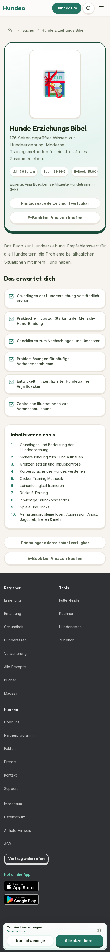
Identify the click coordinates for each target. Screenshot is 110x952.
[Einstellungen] (99, 930)
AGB (7, 844)
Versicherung (15, 653)
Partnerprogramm (19, 735)
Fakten (10, 748)
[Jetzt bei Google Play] (21, 899)
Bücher (29, 30)
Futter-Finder (70, 600)
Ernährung (12, 613)
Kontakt (10, 775)
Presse (10, 762)
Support (11, 788)
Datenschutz (14, 817)
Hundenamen (70, 627)
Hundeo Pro (66, 8)
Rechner (66, 613)
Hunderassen (15, 640)
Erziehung (12, 600)
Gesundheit (13, 627)
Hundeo (14, 8)
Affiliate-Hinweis (17, 830)
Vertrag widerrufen (26, 858)
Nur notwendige (30, 940)
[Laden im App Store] (21, 886)
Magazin (11, 693)
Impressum (13, 804)
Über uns (11, 722)
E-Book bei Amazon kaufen (55, 217)
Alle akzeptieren (80, 940)
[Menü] (101, 8)
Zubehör (66, 640)
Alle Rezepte (15, 667)
